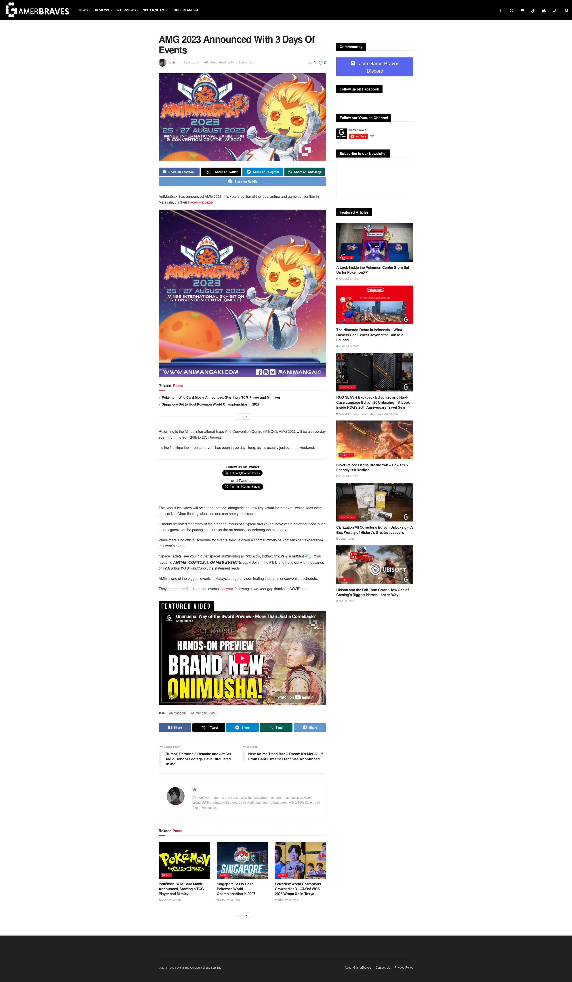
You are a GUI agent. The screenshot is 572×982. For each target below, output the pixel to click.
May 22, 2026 (346, 601)
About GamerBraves (358, 967)
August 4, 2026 (348, 476)
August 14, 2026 (348, 346)
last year (226, 588)
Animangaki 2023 (203, 713)
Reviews (102, 10)
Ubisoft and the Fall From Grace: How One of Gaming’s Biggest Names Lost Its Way (372, 592)
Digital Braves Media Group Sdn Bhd (199, 967)
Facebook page (200, 202)
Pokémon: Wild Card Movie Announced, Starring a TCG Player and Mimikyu (221, 397)
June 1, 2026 (346, 538)
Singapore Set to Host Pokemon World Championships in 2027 (210, 404)
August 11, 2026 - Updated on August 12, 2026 (368, 413)
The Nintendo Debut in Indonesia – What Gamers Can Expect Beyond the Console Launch (369, 334)
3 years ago (191, 62)
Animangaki (177, 713)
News (83, 10)
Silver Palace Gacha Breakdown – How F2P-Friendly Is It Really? (372, 467)
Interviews (126, 10)
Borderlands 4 (184, 10)
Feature (346, 257)
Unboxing (347, 387)
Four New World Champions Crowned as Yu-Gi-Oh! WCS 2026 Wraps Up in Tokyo (298, 888)
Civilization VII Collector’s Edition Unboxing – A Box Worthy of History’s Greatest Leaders (374, 530)
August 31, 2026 (171, 900)
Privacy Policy (404, 967)
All (206, 62)
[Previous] (238, 416)
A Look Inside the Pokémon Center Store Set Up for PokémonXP (372, 270)
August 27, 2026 (348, 278)
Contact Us (383, 967)
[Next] (246, 416)
